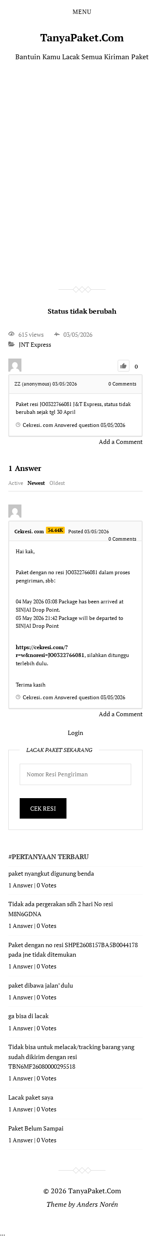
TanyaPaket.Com (82, 37)
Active (15, 483)
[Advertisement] (82, 161)
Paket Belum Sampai (35, 1128)
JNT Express (35, 344)
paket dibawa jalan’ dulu (40, 985)
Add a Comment (121, 441)
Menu (82, 12)
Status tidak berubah (82, 311)
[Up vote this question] (123, 366)
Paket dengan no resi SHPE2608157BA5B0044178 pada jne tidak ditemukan (73, 949)
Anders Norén (97, 1204)
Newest (36, 483)
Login (75, 732)
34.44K (55, 530)
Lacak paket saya (30, 1097)
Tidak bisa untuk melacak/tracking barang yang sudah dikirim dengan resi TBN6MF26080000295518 (71, 1056)
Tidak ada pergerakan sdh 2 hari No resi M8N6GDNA (60, 909)
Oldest (57, 483)
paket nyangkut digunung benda (51, 873)
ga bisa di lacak (28, 1016)
